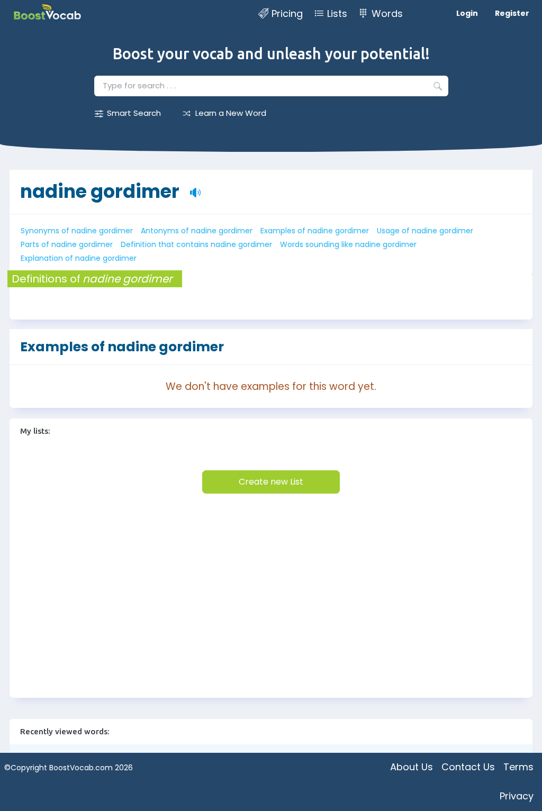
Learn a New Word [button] (230, 113)
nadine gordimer (99, 191)
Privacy (517, 796)
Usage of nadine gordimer (425, 230)
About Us (411, 766)
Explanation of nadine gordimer (79, 258)
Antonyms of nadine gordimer (196, 230)
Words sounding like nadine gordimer (348, 244)
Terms (518, 766)
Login (467, 13)
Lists (337, 13)
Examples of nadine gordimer (314, 230)
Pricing (287, 13)
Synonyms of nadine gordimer (77, 230)
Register (512, 13)
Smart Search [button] (134, 113)
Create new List (271, 482)
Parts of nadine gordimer (67, 244)
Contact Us (468, 766)
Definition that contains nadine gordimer (196, 244)
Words (387, 13)
